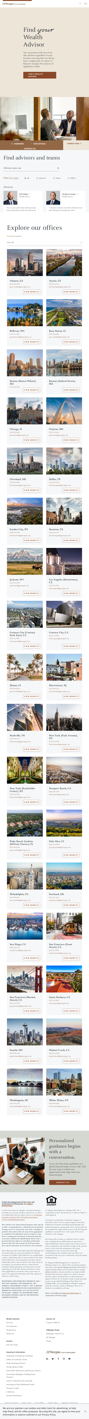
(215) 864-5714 (54, 688)
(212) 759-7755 (15, 794)
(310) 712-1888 (14, 638)
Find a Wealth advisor (35, 75)
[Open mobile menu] (85, 4)
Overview (19, 144)
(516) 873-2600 (15, 532)
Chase (48, 1341)
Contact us (62, 1182)
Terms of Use (26, 1403)
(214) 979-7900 (54, 482)
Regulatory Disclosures (70, 1403)
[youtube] (69, 1359)
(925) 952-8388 (54, 1053)
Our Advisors (11, 1326)
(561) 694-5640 (54, 334)
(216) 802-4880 (15, 482)
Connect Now (73, 143)
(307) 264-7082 (15, 583)
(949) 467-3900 (54, 791)
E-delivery (10, 1392)
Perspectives (11, 1330)
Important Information (70, 1293)
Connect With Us (53, 1323)
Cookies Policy (53, 1403)
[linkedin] (49, 1359)
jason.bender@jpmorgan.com (59, 691)
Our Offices (39, 144)
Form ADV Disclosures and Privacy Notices (23, 1371)
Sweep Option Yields (14, 1367)
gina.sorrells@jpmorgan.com (20, 287)
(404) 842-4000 (15, 284)
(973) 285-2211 (15, 739)
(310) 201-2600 (15, 334)
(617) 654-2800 (15, 387)
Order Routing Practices (15, 1363)
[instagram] (65, 1359)
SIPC (55, 1272)
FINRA (47, 1272)
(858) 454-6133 (15, 947)
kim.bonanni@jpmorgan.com (20, 485)
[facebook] (60, 1359)
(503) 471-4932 (54, 897)
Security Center (12, 1388)
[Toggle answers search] (80, 3)
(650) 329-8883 (54, 844)
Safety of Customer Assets (16, 1360)
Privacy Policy (49, 1414)
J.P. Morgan (50, 1337)
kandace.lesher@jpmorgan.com (60, 953)
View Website (31, 292)
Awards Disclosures (14, 1396)
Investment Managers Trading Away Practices (20, 1375)
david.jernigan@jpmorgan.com (60, 287)
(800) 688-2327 (15, 1053)
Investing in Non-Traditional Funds (20, 1385)
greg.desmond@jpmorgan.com (20, 337)
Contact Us (30, 148)
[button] (85, 1411)
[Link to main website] (14, 4)
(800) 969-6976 (15, 688)
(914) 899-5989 (54, 1103)
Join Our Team (12, 1345)
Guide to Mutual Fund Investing (19, 1381)
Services (9, 1323)
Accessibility (39, 1403)
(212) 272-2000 (54, 741)
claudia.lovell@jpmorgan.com (20, 950)
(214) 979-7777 (54, 284)
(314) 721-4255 (54, 432)
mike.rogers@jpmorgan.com (59, 588)
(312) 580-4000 (15, 432)
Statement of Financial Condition (19, 1356)
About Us (10, 1334)
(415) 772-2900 (54, 950)
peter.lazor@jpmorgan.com (19, 435)
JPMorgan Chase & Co (55, 1334)
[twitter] (54, 1359)
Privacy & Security (11, 1403)
